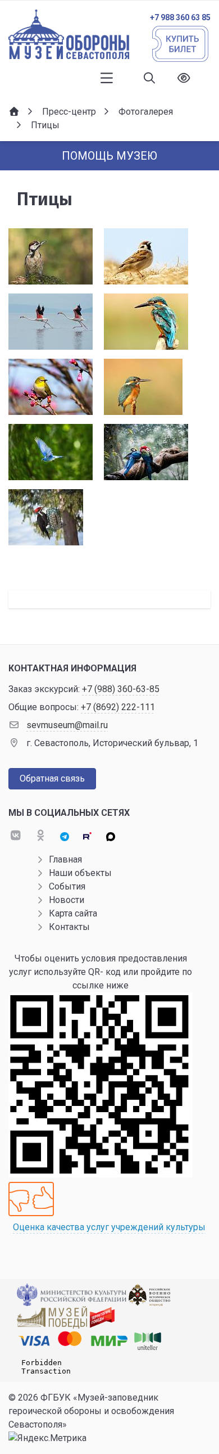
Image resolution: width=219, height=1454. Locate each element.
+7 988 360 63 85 (180, 17)
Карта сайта (73, 913)
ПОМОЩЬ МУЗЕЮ (109, 155)
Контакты (69, 927)
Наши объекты (80, 873)
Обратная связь (52, 778)
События (67, 886)
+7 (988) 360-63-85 (120, 689)
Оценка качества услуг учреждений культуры (109, 1227)
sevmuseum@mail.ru (67, 725)
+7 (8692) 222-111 (118, 707)
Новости (66, 900)
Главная (65, 859)
